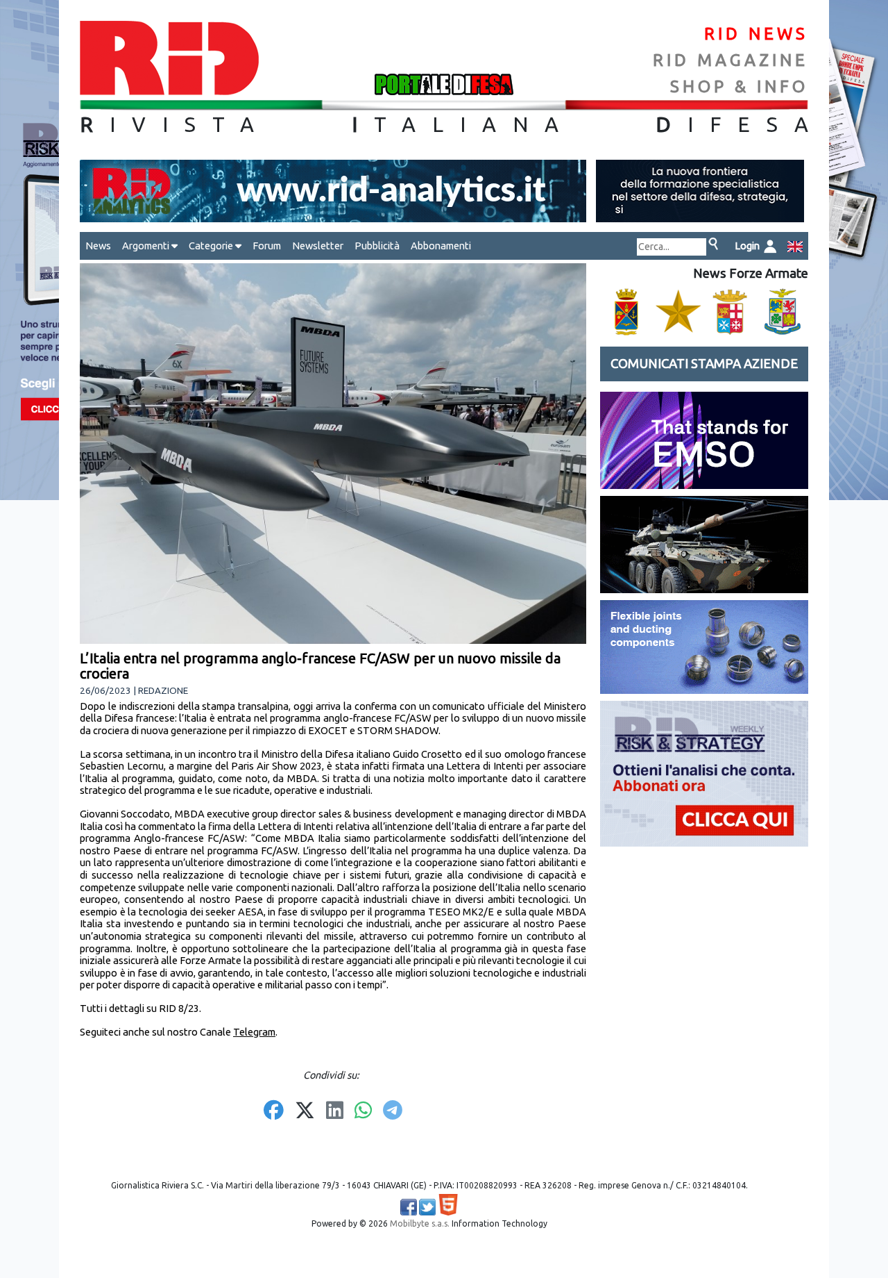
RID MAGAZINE (730, 60)
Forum (267, 245)
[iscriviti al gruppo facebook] (408, 1207)
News (98, 245)
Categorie (212, 245)
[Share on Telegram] (392, 1111)
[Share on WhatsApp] (363, 1111)
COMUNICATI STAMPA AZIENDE (704, 363)
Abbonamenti (441, 245)
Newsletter (317, 245)
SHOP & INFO (739, 86)
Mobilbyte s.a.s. (420, 1223)
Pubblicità (377, 245)
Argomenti (146, 245)
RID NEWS (756, 33)
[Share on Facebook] (274, 1111)
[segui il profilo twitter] (427, 1207)
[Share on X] (305, 1111)
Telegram (254, 1032)
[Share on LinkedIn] (334, 1111)
